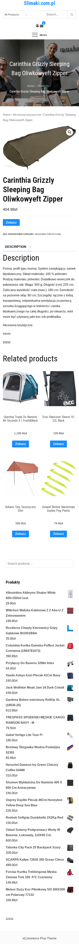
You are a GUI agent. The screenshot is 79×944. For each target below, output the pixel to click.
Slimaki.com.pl (39, 3)
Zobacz (11, 222)
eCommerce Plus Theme (40, 938)
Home (7, 114)
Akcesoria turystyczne (27, 114)
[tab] (17, 246)
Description (15, 246)
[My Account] (37, 26)
